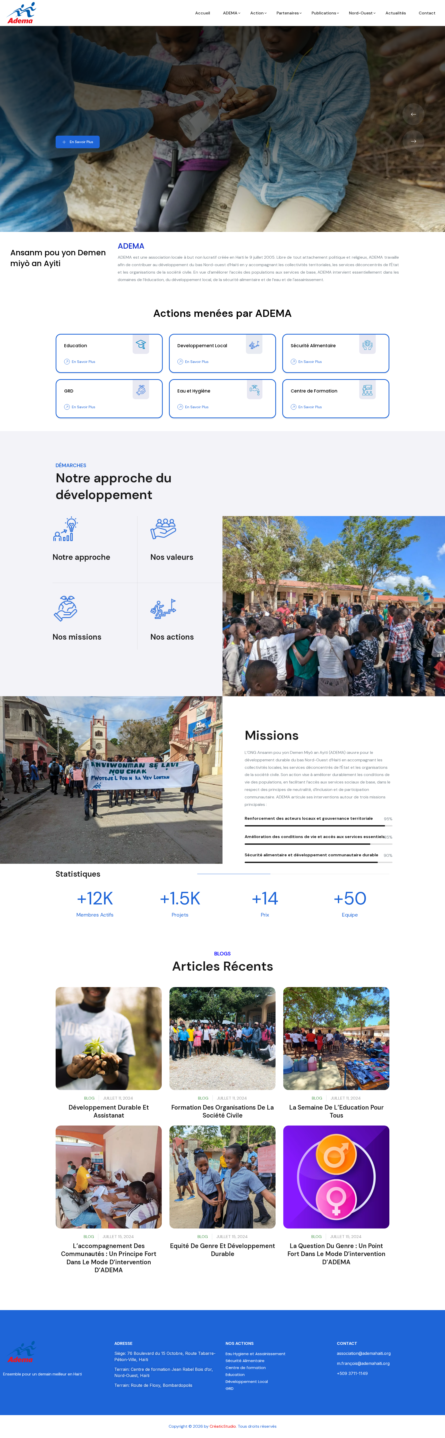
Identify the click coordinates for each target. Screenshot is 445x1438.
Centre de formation (246, 1367)
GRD (230, 1388)
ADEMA (230, 13)
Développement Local (247, 1381)
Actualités (396, 13)
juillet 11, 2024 (118, 1098)
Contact (427, 13)
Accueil (202, 13)
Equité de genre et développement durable (222, 1250)
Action (257, 13)
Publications (324, 13)
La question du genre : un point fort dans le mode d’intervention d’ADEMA (336, 1254)
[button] (413, 114)
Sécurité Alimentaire (245, 1360)
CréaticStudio (223, 1426)
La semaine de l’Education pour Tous (336, 1111)
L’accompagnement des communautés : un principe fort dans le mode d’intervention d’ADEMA (108, 1258)
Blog (89, 1098)
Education (235, 1374)
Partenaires (288, 13)
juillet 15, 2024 (118, 1236)
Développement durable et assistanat (109, 1111)
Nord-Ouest (361, 13)
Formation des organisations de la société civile (222, 1111)
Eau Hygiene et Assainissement (256, 1353)
